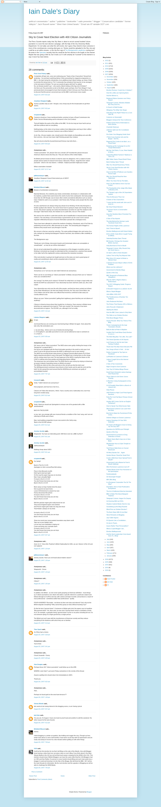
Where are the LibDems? (114, 267)
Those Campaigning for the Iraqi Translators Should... (116, 326)
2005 (107, 562)
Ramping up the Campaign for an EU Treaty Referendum (118, 147)
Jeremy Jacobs (39, 431)
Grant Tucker (111, 579)
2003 (107, 567)
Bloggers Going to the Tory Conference (118, 120)
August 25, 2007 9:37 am (42, 535)
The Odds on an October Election (117, 315)
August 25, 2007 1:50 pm (42, 584)
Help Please (110, 390)
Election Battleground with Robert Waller (119, 231)
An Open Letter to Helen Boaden (116, 253)
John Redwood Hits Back (114, 301)
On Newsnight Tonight (113, 477)
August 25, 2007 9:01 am (42, 436)
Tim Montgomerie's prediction (75, 50)
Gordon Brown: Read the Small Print (118, 455)
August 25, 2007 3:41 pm (42, 646)
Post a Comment (37, 772)
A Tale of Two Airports (113, 218)
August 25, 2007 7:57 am (42, 374)
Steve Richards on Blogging (115, 515)
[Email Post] (51, 62)
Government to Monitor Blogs (115, 270)
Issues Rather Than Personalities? (117, 526)
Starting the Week (112, 310)
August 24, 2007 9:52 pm (42, 108)
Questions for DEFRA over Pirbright (117, 429)
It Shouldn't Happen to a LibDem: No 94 (119, 289)
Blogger (89, 792)
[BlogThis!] (57, 62)
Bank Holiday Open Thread (115, 162)
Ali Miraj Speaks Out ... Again (115, 452)
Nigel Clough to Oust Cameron (116, 366)
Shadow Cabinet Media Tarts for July (118, 504)
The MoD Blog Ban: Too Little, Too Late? (119, 337)
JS (108, 585)
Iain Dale (37, 715)
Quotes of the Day (112, 273)
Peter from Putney (40, 73)
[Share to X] (60, 62)
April (108, 547)
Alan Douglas (38, 664)
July (108, 539)
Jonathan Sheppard (40, 101)
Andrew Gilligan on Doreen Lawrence (118, 417)
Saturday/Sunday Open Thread (116, 238)
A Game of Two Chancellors (115, 199)
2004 (107, 565)
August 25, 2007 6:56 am (42, 336)
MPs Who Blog (111, 479)
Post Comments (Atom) (44, 779)
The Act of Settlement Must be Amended (119, 491)
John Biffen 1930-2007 (113, 294)
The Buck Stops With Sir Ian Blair (116, 512)
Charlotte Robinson (112, 127)
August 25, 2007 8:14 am (42, 425)
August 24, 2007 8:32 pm (42, 95)
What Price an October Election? (116, 509)
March (109, 550)
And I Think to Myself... (113, 228)
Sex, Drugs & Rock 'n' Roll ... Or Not (117, 349)
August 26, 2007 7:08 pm (42, 742)
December (110, 77)
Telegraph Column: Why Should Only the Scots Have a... (118, 249)
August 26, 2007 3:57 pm (42, 709)
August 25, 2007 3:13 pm (42, 623)
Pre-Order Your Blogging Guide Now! (118, 134)
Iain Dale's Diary (54, 11)
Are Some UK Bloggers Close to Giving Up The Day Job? (118, 425)
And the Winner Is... (112, 95)
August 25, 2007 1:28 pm (42, 560)
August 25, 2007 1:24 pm (42, 548)
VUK (35, 748)
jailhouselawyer (39, 175)
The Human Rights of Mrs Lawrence (117, 226)
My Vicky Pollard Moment (114, 207)
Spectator (42, 52)
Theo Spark (38, 629)
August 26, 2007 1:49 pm (42, 697)
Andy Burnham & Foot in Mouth (116, 245)
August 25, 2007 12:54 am (42, 262)
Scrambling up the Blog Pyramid (116, 507)
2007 (107, 74)
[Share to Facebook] (62, 62)
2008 (107, 71)
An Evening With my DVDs (114, 501)
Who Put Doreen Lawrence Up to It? (117, 467)
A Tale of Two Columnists (114, 364)
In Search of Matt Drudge (114, 107)
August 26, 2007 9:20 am (42, 681)
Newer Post (33, 776)
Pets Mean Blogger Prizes (114, 318)
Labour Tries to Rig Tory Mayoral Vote (118, 255)
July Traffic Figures (112, 518)
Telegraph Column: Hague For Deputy (118, 498)
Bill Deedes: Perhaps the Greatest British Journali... (117, 242)
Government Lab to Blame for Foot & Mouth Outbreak (118, 463)
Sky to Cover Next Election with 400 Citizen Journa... (117, 168)
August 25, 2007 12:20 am (42, 181)
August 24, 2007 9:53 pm (42, 144)
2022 (107, 60)
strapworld (37, 115)
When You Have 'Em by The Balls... (117, 181)
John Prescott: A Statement (114, 307)
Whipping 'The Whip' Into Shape (116, 110)
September (110, 85)
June (108, 542)
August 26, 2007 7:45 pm (42, 768)
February (110, 553)
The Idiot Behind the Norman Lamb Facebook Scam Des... (117, 222)
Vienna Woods (38, 703)
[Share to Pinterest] (64, 62)
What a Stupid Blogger (113, 291)
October (109, 82)
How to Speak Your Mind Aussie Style (118, 406)
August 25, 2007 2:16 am (42, 311)
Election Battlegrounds (113, 531)
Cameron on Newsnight (114, 117)
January (109, 556)
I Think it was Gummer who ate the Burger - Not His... (117, 138)
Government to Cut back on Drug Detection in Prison (116, 435)
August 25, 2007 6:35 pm (42, 658)
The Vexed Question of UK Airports (117, 339)
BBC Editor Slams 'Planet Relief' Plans (118, 159)
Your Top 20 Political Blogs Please (117, 369)
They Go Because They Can (115, 197)
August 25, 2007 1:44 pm (42, 572)
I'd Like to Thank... (112, 523)
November (110, 79)
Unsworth (37, 380)
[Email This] (55, 62)
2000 (107, 570)
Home (63, 776)
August (109, 88)
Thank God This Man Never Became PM (119, 347)
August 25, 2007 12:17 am (42, 169)
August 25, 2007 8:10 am (42, 395)
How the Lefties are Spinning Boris (117, 93)
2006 (107, 559)
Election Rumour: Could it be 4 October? (119, 90)
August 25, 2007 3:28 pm (42, 635)
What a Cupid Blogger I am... (115, 528)
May (108, 545)
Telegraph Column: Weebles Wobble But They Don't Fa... (118, 103)
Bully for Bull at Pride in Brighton (116, 329)
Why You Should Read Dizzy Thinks (117, 165)
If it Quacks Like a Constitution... (116, 520)
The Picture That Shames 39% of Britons (119, 304)
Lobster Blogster (39, 317)
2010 (107, 66)
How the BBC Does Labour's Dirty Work (119, 312)
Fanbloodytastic (111, 474)
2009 (107, 69)
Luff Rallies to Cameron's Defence (117, 356)
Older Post (92, 776)
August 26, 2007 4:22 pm (42, 723)
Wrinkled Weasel (39, 187)
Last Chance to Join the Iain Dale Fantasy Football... (117, 343)
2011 (107, 63)
